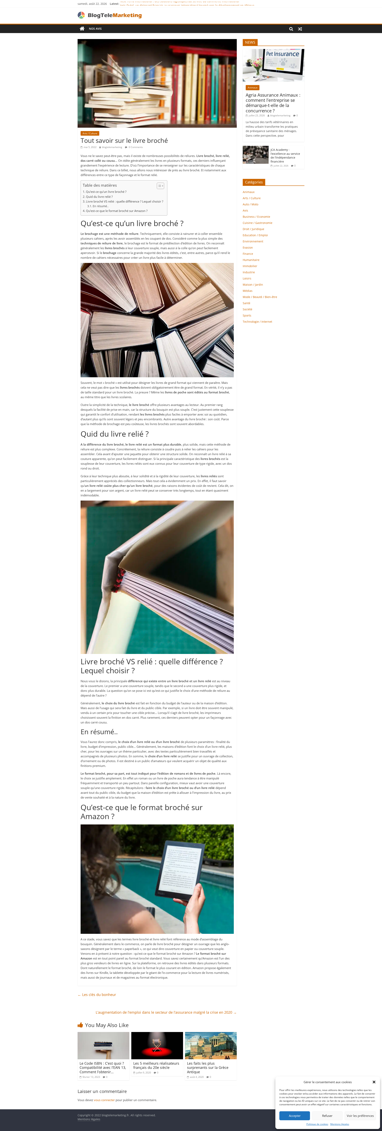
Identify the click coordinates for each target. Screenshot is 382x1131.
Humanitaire (251, 260)
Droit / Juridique (253, 229)
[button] (374, 1082)
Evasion (248, 247)
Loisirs (247, 278)
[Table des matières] (160, 186)
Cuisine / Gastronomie (257, 223)
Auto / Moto (250, 204)
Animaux (252, 87)
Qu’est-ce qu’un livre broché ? (106, 192)
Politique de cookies (317, 1124)
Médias (247, 291)
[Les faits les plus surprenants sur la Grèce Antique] (211, 1034)
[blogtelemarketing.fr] (82, 29)
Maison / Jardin (253, 284)
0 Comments (135, 147)
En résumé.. (101, 206)
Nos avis (95, 28)
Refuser (327, 1116)
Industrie (249, 272)
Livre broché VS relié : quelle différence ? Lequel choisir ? (124, 201)
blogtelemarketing (112, 147)
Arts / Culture (90, 133)
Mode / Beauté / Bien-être (260, 297)
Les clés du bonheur (97, 994)
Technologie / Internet (257, 321)
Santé (246, 303)
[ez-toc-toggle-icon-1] (158, 185)
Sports (247, 315)
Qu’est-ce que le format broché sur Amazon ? (116, 211)
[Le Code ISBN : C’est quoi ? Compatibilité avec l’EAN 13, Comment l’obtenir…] (103, 1034)
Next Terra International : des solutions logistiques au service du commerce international (179, 4)
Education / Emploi (255, 235)
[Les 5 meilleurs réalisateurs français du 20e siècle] (157, 1034)
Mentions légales (339, 1124)
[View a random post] (300, 29)
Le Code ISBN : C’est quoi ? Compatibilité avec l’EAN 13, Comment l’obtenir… (103, 1067)
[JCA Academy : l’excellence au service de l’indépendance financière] (256, 148)
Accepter (295, 1116)
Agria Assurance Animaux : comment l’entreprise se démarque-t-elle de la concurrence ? (273, 103)
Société (247, 309)
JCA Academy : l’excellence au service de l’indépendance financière (285, 155)
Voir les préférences (360, 1116)
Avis (245, 210)
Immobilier (250, 266)
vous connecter (104, 1100)
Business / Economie (256, 217)
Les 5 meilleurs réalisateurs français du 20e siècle (156, 1065)
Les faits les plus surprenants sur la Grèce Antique (207, 1067)
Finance (248, 254)
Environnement (253, 241)
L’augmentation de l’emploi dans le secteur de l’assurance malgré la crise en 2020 (166, 1012)
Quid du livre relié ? (99, 197)
